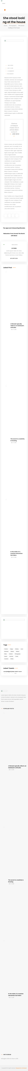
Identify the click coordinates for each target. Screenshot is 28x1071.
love (22, 649)
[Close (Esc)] (26, 1)
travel (16, 656)
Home (5, 25)
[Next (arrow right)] (25, 535)
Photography (12, 25)
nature (17, 651)
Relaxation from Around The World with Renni (14, 235)
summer (11, 656)
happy (11, 649)
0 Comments (11, 71)
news (5, 653)
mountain (6, 651)
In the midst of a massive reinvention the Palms (16, 553)
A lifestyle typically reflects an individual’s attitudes (17, 325)
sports (5, 656)
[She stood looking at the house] (14, 51)
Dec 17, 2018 (10, 68)
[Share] (23, 1)
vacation (6, 658)
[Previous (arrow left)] (2, 535)
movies (12, 651)
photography (17, 653)
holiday (16, 649)
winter (12, 658)
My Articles (14, 258)
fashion (6, 649)
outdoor (11, 653)
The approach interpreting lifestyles (14, 228)
